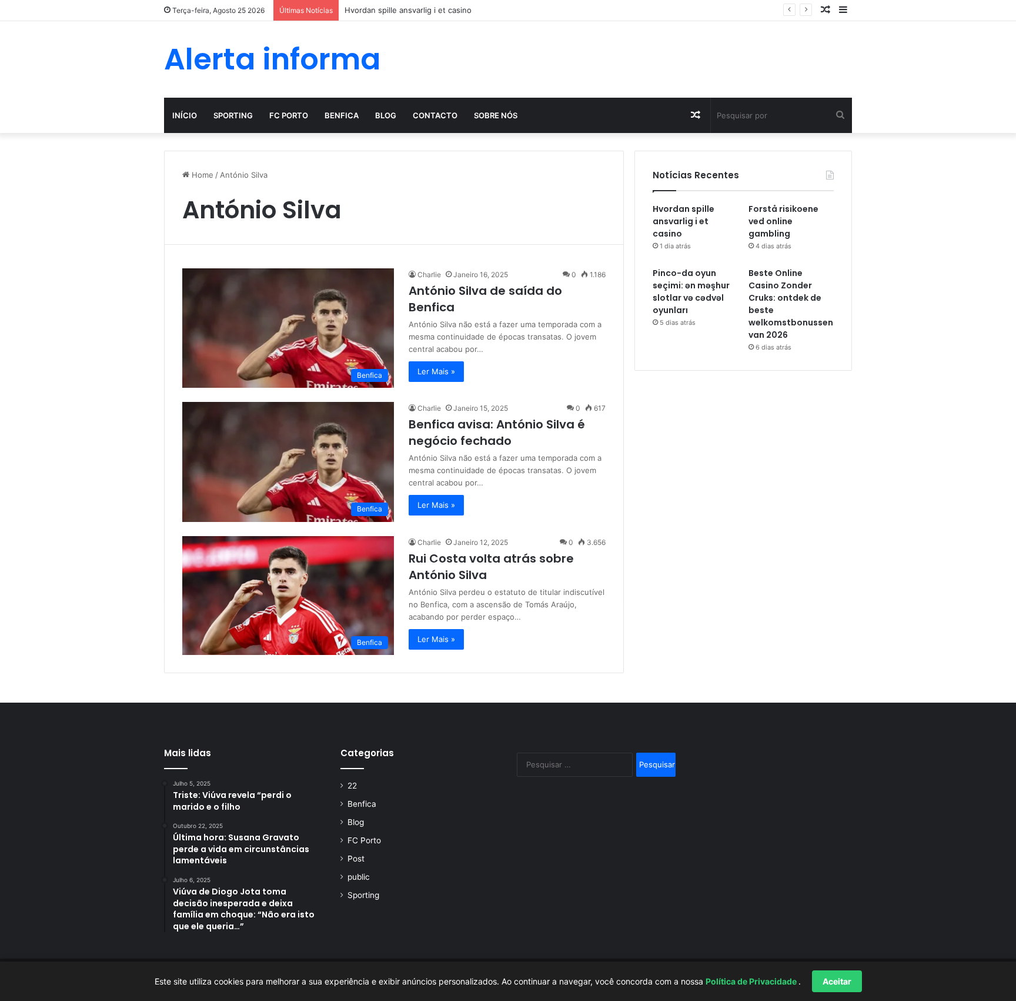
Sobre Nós (495, 115)
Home (201, 174)
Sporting (233, 115)
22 (352, 785)
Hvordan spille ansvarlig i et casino (683, 221)
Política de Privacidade (752, 981)
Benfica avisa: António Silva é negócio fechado (497, 432)
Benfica (342, 115)
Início (184, 115)
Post (356, 858)
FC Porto (288, 115)
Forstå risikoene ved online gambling (783, 221)
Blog (385, 115)
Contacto (435, 115)
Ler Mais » (436, 371)
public (358, 877)
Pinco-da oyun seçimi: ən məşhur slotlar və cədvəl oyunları (691, 291)
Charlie (429, 274)
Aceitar (837, 981)
